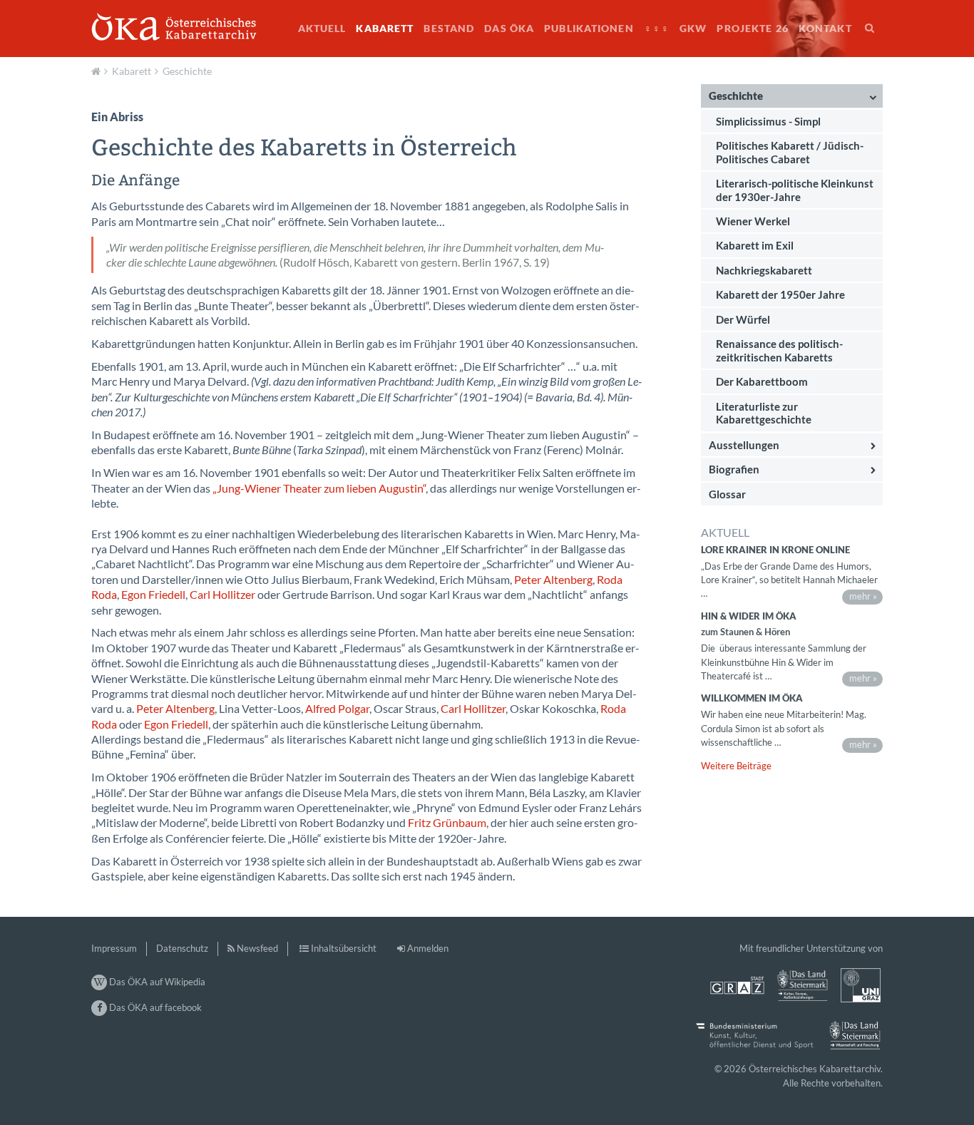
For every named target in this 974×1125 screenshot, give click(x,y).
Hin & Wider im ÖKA (748, 616)
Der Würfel (743, 319)
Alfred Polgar (337, 709)
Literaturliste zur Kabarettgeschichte (763, 413)
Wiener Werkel (753, 221)
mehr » (863, 596)
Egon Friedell (153, 594)
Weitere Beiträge (736, 765)
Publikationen (589, 28)
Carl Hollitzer (222, 594)
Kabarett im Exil (755, 245)
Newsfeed (257, 948)
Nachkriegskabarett (764, 270)
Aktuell (322, 28)
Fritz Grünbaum (447, 823)
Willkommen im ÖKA (752, 698)
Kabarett (385, 28)
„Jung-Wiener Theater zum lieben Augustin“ (319, 488)
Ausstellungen (744, 444)
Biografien (734, 469)
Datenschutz (182, 948)
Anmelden (427, 948)
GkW (693, 28)
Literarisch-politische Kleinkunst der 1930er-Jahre (794, 189)
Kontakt (825, 28)
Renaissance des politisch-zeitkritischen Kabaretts (779, 350)
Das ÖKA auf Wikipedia (156, 981)
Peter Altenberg (553, 579)
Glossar (727, 494)
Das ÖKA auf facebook (154, 1007)
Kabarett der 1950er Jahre (780, 294)
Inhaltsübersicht (343, 948)
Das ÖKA (509, 28)
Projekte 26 (752, 28)
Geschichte (187, 71)
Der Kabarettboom (762, 381)
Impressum (114, 948)
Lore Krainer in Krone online (775, 549)
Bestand (449, 28)
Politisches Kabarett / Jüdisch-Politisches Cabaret (789, 152)
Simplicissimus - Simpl (768, 120)
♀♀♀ (657, 28)
